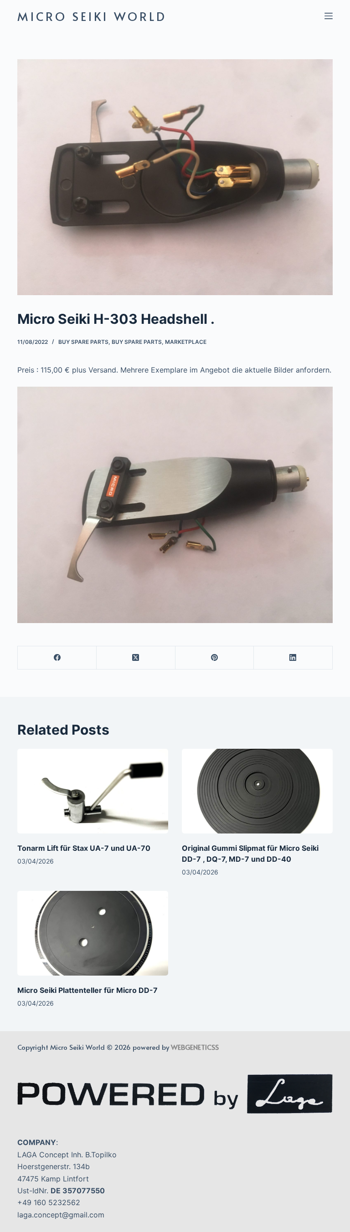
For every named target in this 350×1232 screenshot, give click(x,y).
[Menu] (328, 16)
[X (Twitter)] (136, 658)
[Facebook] (57, 658)
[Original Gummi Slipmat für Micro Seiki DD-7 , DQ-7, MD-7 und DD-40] (257, 791)
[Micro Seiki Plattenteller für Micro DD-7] (92, 933)
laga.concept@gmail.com (60, 1214)
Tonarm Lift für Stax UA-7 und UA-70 (83, 848)
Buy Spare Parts (83, 341)
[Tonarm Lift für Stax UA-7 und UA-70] (92, 791)
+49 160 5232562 (48, 1202)
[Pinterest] (214, 658)
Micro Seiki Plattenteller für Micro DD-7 (87, 990)
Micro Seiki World (91, 16)
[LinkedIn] (293, 658)
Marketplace (185, 341)
